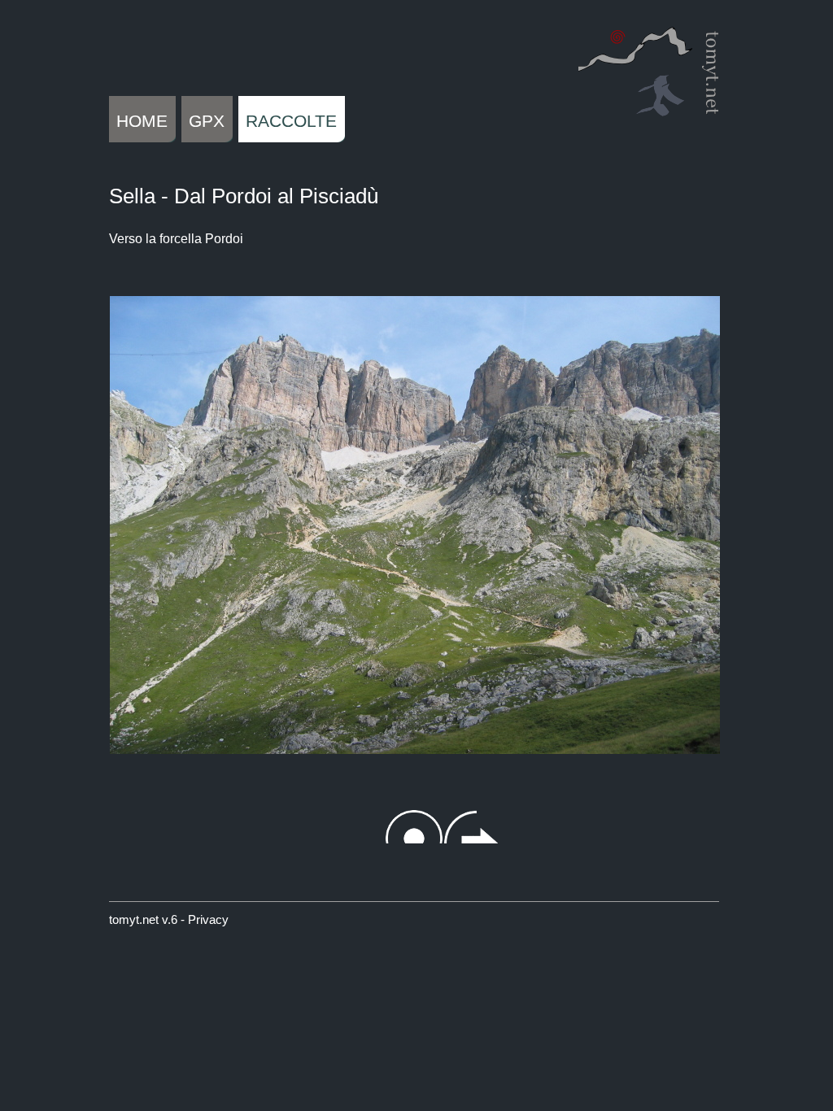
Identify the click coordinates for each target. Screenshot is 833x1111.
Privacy (208, 919)
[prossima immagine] (678, 503)
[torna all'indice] (414, 503)
